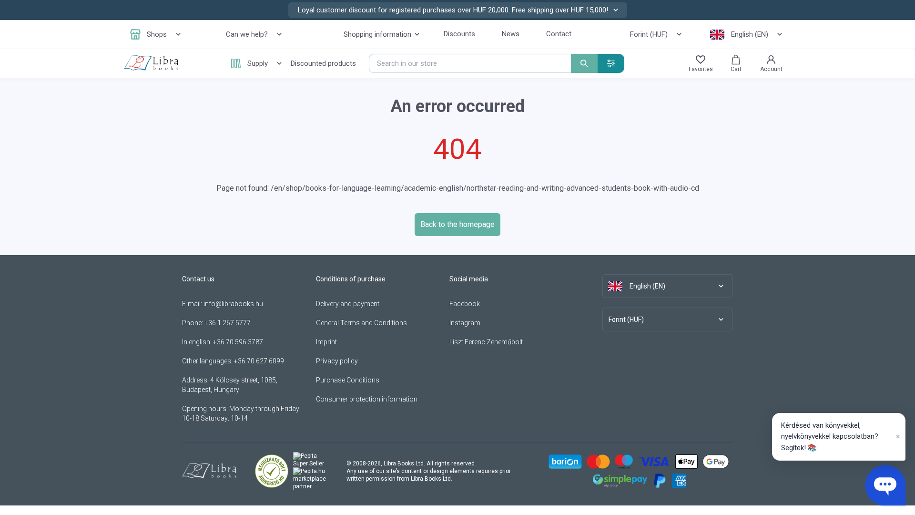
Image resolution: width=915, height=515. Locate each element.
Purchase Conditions (347, 380)
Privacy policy (337, 361)
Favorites (701, 69)
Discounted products (323, 63)
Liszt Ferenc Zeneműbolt (486, 342)
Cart (736, 69)
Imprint (326, 342)
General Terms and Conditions (361, 323)
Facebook (464, 304)
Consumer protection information (366, 399)
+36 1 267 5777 (227, 323)
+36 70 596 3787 (238, 342)
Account (771, 69)
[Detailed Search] (611, 63)
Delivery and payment (347, 304)
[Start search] (584, 63)
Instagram (464, 323)
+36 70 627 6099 (259, 361)
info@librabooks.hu (233, 304)
